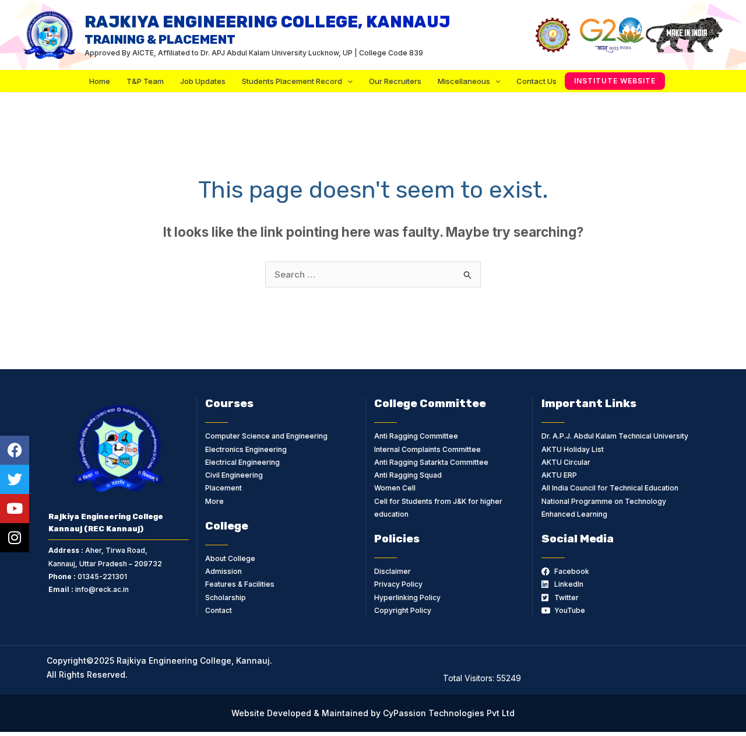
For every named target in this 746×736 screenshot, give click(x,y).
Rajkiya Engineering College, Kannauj (267, 29)
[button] (615, 81)
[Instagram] (14, 537)
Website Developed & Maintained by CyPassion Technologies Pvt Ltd (373, 713)
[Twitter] (14, 479)
